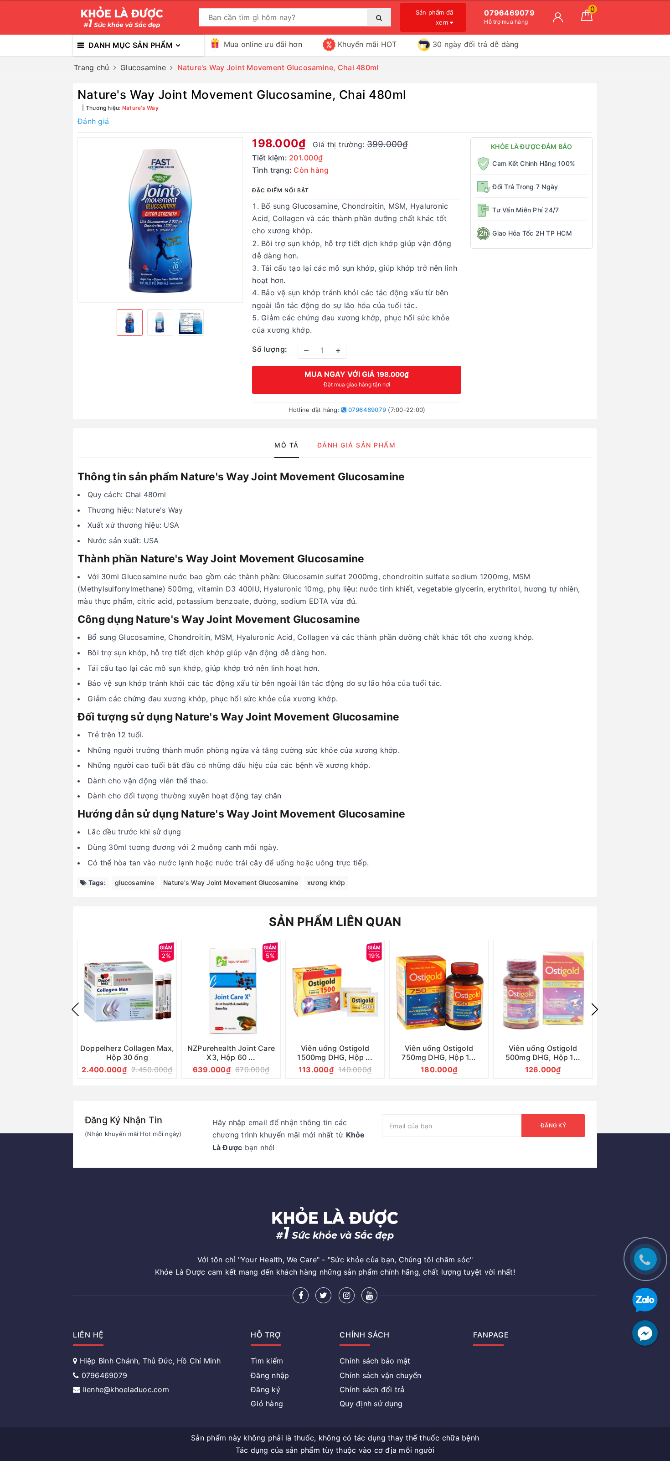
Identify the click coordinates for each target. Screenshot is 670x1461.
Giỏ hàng (267, 1403)
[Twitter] (323, 1295)
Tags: (96, 882)
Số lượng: (270, 349)
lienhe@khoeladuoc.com (126, 1389)
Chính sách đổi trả (372, 1389)
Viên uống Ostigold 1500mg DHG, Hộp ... (334, 1053)
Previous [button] (75, 1009)
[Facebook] (301, 1295)
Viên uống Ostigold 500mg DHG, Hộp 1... (542, 1053)
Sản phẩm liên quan (335, 922)
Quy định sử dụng (371, 1403)
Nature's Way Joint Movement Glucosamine (230, 882)
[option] (160, 220)
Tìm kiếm (267, 1360)
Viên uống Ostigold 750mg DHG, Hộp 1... (439, 1053)
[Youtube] (369, 1295)
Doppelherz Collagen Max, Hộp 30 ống (127, 1053)
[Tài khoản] (558, 17)
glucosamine (134, 882)
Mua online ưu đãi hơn (263, 44)
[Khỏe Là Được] (133, 17)
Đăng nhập (270, 1375)
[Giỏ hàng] (587, 18)
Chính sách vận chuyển (380, 1375)
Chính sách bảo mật (375, 1360)
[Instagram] (347, 1295)
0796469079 (366, 409)
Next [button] (595, 1009)
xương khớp (326, 882)
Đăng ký (553, 1125)
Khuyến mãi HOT (367, 44)
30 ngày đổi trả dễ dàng (476, 44)
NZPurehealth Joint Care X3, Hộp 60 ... (231, 1053)
